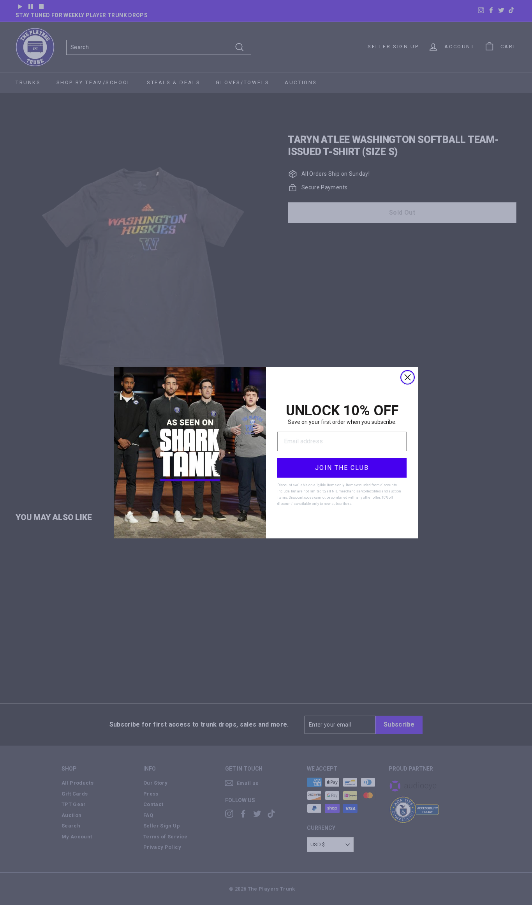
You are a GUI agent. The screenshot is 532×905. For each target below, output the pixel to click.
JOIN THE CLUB (342, 467)
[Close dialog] (407, 377)
